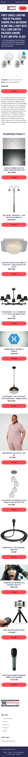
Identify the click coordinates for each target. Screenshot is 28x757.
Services (6, 728)
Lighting (19, 80)
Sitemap (18, 754)
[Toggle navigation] (3, 8)
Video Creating (12, 80)
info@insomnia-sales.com (20, 2)
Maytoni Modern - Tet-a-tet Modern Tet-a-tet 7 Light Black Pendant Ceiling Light (14, 314)
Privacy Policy (11, 754)
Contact (10, 752)
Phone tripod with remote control (14, 630)
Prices (23, 8)
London (4, 2)
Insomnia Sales (8, 718)
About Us (6, 724)
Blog (5, 731)
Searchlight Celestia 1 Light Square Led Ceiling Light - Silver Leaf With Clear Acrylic (14, 265)
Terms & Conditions (18, 752)
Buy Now (14, 91)
